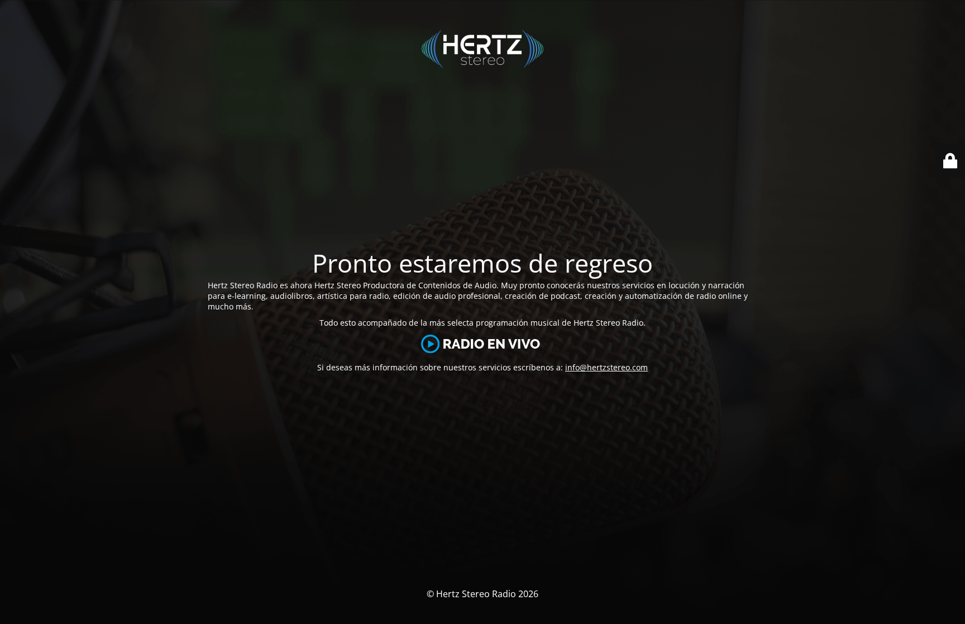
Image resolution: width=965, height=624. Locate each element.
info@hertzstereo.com (606, 367)
